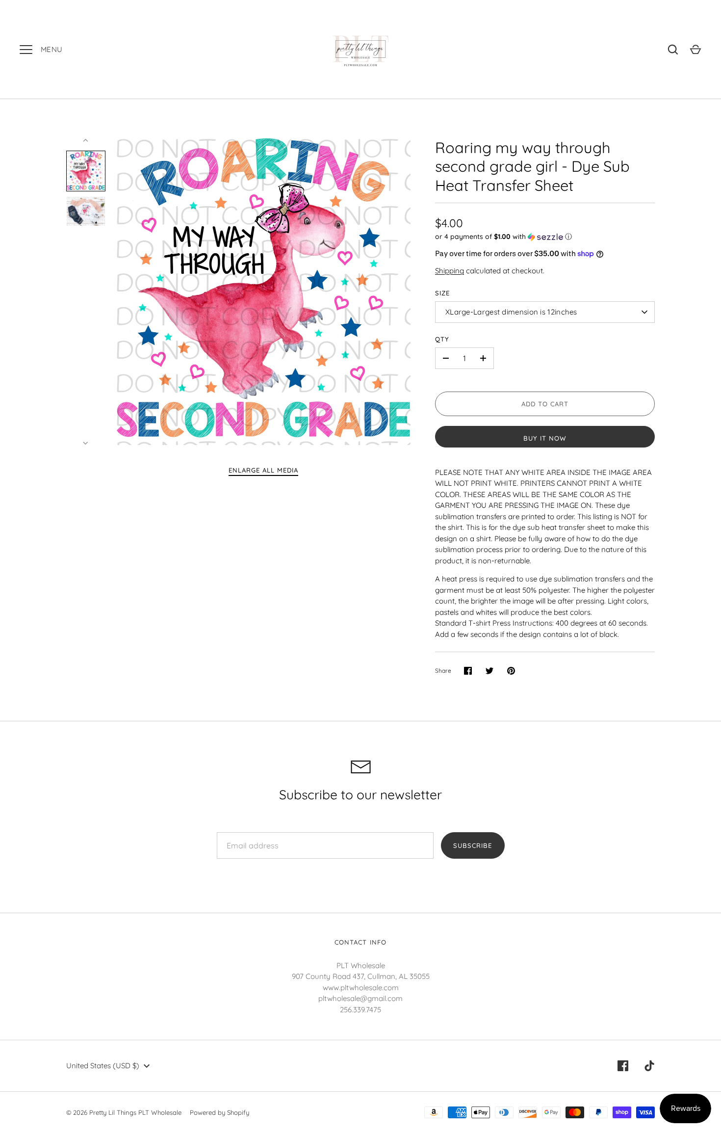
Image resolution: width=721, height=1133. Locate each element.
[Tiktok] (649, 1066)
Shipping (449, 270)
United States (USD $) (102, 1065)
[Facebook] (623, 1066)
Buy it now (545, 438)
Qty (442, 339)
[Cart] (695, 49)
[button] (545, 236)
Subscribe (472, 845)
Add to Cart (545, 404)
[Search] (673, 49)
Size (442, 293)
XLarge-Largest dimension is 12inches (511, 311)
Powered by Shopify (219, 1112)
